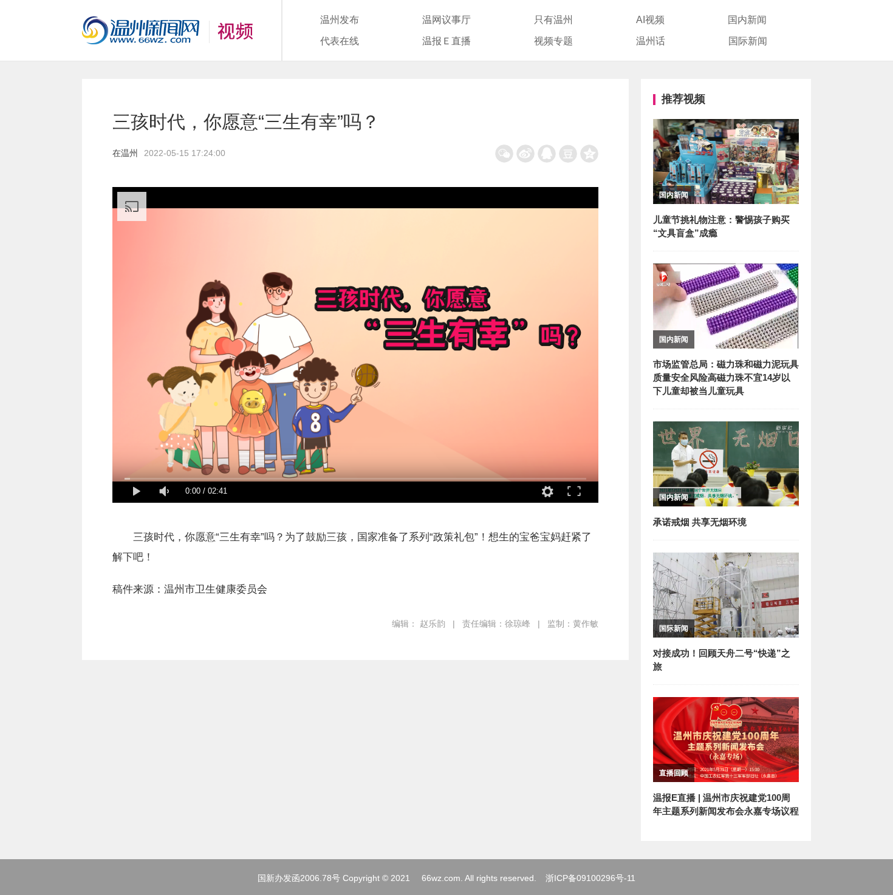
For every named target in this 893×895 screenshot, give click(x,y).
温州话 (650, 41)
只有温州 (553, 20)
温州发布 (339, 20)
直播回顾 (673, 773)
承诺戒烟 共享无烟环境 (700, 522)
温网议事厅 (446, 20)
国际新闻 (747, 41)
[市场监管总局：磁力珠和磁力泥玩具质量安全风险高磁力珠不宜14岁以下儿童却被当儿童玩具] (726, 271)
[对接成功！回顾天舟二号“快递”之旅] (726, 560)
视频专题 (553, 41)
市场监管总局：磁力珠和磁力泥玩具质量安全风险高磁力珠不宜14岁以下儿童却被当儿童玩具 (726, 377)
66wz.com (441, 878)
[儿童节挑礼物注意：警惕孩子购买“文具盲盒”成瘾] (726, 127)
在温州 (125, 153)
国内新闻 (747, 20)
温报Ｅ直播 (446, 41)
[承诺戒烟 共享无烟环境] (726, 429)
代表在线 (339, 41)
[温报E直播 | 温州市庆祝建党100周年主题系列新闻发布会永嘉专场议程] (726, 705)
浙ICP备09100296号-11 (590, 878)
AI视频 (650, 20)
